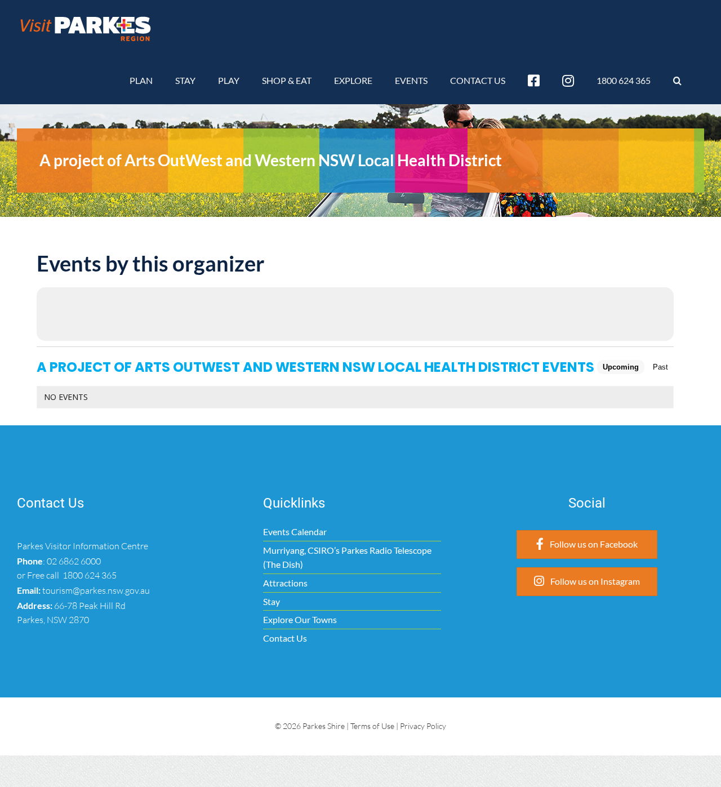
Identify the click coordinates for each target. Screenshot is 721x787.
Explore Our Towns (300, 619)
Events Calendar (295, 531)
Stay (271, 601)
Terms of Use (372, 726)
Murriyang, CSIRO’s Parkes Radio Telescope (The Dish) (347, 557)
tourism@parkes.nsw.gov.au (96, 590)
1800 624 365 (89, 575)
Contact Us (285, 638)
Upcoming (621, 367)
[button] (677, 80)
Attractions (285, 582)
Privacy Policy (423, 726)
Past (660, 367)
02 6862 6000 (74, 561)
